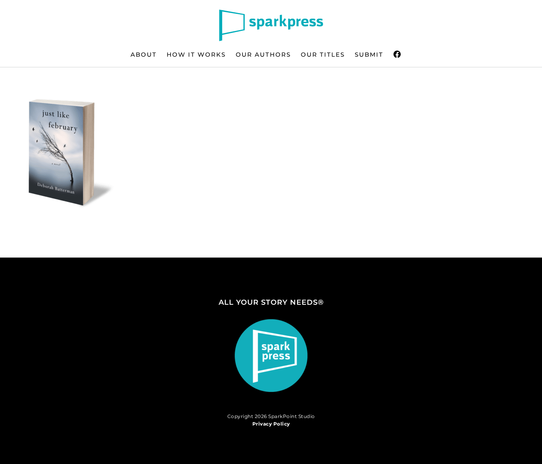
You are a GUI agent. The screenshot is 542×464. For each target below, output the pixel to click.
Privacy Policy (271, 424)
